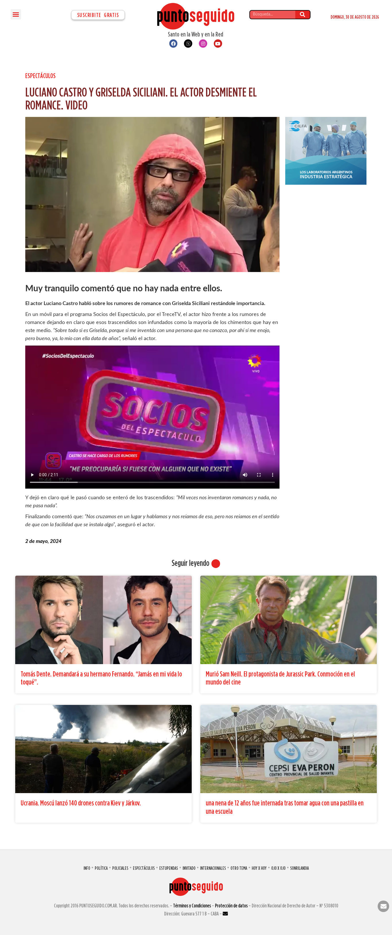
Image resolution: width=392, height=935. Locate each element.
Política (101, 868)
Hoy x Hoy (259, 868)
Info (87, 868)
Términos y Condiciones (192, 905)
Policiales (120, 868)
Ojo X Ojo (278, 868)
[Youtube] (218, 43)
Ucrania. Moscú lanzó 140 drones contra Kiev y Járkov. (81, 803)
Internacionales (213, 868)
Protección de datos (231, 905)
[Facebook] (173, 43)
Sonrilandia (299, 868)
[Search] (302, 15)
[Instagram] (203, 43)
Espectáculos (40, 75)
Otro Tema (238, 868)
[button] (16, 14)
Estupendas (168, 868)
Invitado (189, 868)
